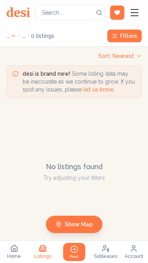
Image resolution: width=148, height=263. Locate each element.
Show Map (79, 224)
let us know (98, 89)
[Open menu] (134, 13)
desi (18, 13)
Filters (128, 36)
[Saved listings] (117, 13)
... (8, 36)
